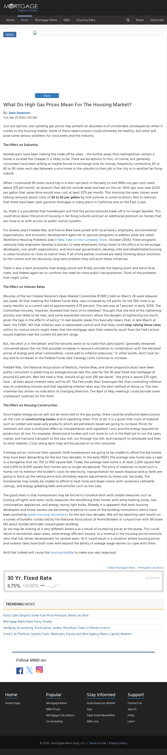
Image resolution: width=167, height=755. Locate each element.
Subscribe (157, 19)
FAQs (131, 715)
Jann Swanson (19, 112)
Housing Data (85, 19)
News (25, 19)
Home (10, 19)
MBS (66, 19)
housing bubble (62, 552)
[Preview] (98, 65)
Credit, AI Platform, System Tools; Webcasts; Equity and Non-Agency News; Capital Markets (67, 633)
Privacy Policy (118, 743)
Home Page (12, 703)
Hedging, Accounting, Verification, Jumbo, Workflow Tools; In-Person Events (56, 627)
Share (140, 19)
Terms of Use (97, 743)
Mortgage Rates (46, 19)
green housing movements (48, 514)
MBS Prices (53, 709)
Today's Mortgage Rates (121, 567)
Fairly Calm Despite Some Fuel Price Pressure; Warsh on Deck (46, 615)
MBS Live (93, 721)
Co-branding (54, 721)
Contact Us (135, 703)
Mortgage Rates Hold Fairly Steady (27, 621)
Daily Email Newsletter (101, 715)
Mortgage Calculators (151, 567)
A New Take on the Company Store (81, 239)
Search (132, 709)
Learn (131, 721)
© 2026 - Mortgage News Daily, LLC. (63, 743)
